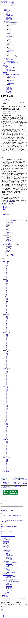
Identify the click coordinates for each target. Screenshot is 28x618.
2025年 (5, 279)
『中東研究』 (6, 66)
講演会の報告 (9, 88)
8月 (6, 268)
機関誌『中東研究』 (8, 575)
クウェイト (11, 32)
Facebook (6, 596)
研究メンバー (11, 77)
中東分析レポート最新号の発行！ (10, 510)
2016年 (5, 439)
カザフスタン (10, 483)
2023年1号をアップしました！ (8, 536)
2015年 (5, 457)
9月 (6, 266)
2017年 (5, 422)
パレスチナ (11, 41)
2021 (13, 477)
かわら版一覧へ (7, 214)
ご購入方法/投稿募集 (10, 70)
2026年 (5, 261)
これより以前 (6, 471)
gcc (12, 487)
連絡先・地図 (9, 19)
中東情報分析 (6, 58)
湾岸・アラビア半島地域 (11, 22)
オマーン (10, 29)
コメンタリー (11, 81)
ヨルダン (10, 43)
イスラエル (11, 37)
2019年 (5, 386)
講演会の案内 (9, 87)
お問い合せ (6, 592)
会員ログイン (7, 594)
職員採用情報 (9, 18)
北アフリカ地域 (9, 46)
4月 (6, 273)
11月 (7, 264)
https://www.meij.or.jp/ (10, 201)
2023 (9, 477)
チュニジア (11, 50)
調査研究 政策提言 (7, 580)
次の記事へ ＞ (12, 203)
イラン (9, 28)
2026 (2, 477)
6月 (6, 270)
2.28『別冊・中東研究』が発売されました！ (11, 515)
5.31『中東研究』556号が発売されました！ (12, 506)
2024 (6, 477)
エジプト (10, 48)
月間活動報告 (9, 90)
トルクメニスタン (19, 480)
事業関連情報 (11, 76)
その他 (7, 54)
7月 (6, 269)
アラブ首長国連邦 (12, 24)
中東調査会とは (6, 10)
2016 (25, 477)
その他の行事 (9, 92)
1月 (6, 277)
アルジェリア (11, 47)
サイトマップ (4, 598)
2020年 (5, 368)
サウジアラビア (12, 33)
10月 (7, 265)
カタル (9, 30)
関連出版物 (8, 69)
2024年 (5, 296)
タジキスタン (6, 482)
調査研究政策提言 (7, 546)
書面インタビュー (10, 91)
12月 (7, 262)
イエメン (10, 25)
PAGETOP (2, 610)
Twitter (5, 595)
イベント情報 (6, 547)
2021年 (5, 350)
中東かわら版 (6, 21)
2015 (2, 478)
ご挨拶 (7, 11)
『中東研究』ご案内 (10, 68)
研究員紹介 (8, 17)
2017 (23, 477)
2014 (4, 478)
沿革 (7, 13)
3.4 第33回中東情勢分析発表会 (9, 526)
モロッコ (10, 51)
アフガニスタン (12, 55)
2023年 (5, 314)
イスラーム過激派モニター (12, 62)
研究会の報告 (11, 79)
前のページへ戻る (8, 213)
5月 (6, 272)
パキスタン (3, 480)
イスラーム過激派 (12, 57)
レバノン (10, 44)
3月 (6, 274)
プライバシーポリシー (14, 598)
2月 (6, 276)
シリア (9, 39)
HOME (4, 538)
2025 (4, 477)
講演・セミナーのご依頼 (6, 531)
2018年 (5, 404)
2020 (16, 477)
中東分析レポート (10, 61)
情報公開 (8, 14)
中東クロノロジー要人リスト (10, 543)
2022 (11, 477)
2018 (20, 477)
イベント (5, 85)
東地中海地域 (9, 36)
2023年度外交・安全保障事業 (12, 74)
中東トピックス (9, 59)
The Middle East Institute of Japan (18, 604)
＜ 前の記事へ (4, 203)
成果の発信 (11, 83)
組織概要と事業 (9, 15)
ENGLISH (10, 5)
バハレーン (11, 35)
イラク (9, 26)
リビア (9, 52)
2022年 (5, 332)
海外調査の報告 (12, 80)
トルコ (9, 40)
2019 (18, 477)
